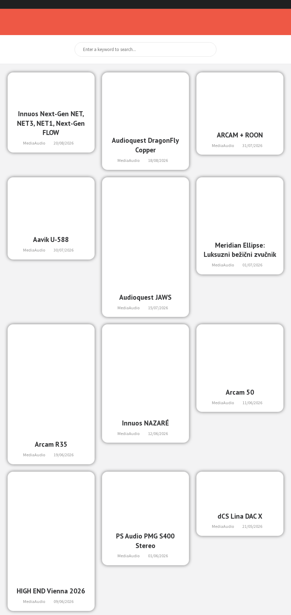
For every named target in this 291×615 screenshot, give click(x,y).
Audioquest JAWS (145, 297)
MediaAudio (34, 143)
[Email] (282, 5)
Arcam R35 (51, 444)
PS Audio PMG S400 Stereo (145, 540)
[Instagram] (274, 5)
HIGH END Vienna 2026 (51, 590)
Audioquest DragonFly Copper (145, 145)
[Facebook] (265, 5)
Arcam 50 (240, 392)
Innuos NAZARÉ (145, 422)
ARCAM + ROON (240, 134)
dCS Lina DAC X (240, 516)
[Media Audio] (23, 22)
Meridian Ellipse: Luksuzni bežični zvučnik (240, 250)
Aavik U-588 (51, 239)
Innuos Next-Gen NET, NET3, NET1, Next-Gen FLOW (51, 123)
